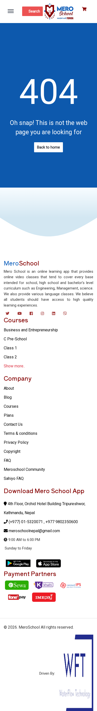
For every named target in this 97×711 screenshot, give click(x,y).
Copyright (12, 451)
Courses (11, 406)
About (9, 388)
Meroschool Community (24, 469)
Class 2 (10, 357)
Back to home (48, 147)
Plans (9, 415)
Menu (12, 8)
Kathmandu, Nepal (19, 512)
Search (34, 11)
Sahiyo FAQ (14, 478)
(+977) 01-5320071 (26, 521)
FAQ (7, 460)
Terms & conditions (20, 433)
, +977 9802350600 (61, 521)
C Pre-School (15, 339)
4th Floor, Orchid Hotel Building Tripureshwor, (46, 503)
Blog (8, 397)
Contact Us (13, 424)
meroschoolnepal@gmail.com (34, 530)
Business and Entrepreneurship (31, 330)
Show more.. (14, 366)
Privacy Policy (16, 442)
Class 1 (10, 348)
